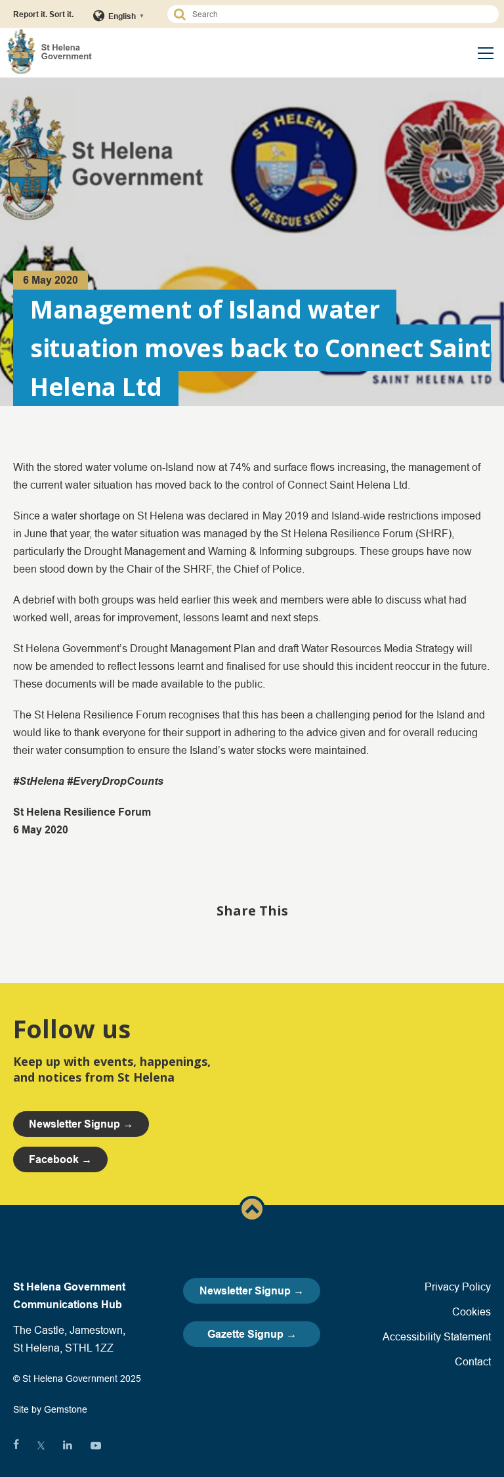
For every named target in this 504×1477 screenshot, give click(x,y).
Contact (473, 1361)
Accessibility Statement (437, 1336)
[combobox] (339, 14)
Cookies (471, 1311)
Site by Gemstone (50, 1409)
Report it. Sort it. (43, 14)
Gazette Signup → (252, 1334)
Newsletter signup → (81, 1124)
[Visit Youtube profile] (96, 1445)
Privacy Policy (458, 1286)
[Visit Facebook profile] (16, 1445)
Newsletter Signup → (252, 1291)
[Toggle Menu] (486, 53)
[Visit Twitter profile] (41, 1445)
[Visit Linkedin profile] (67, 1445)
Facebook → (60, 1159)
